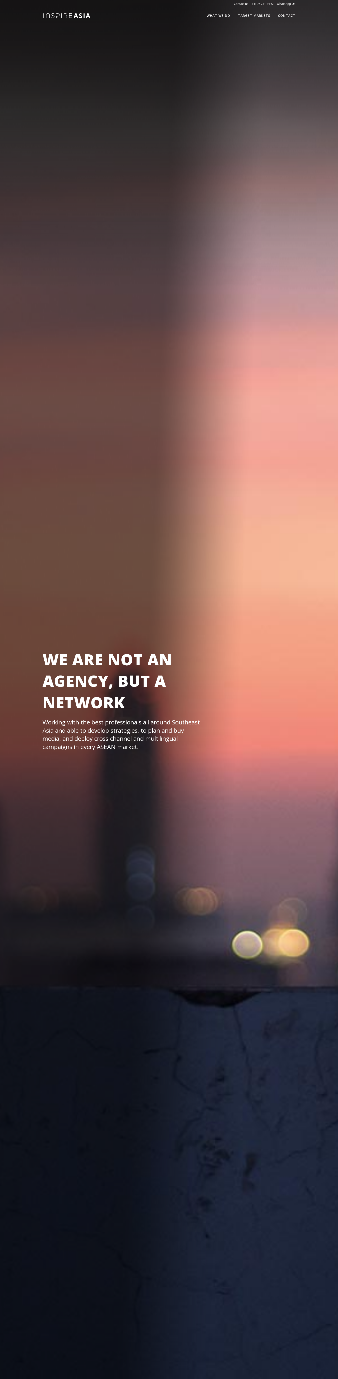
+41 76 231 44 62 (263, 4)
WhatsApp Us (286, 4)
